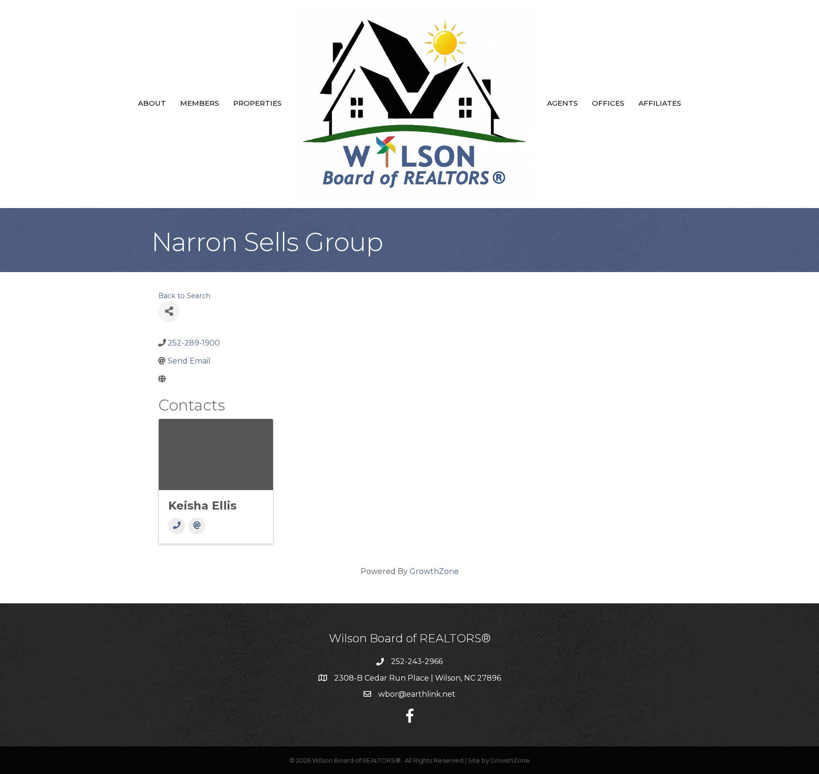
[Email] (197, 526)
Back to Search (184, 295)
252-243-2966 (417, 661)
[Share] (169, 311)
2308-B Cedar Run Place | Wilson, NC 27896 (417, 678)
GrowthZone (434, 571)
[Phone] (176, 526)
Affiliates (659, 103)
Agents (562, 103)
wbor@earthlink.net (416, 694)
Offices (608, 103)
